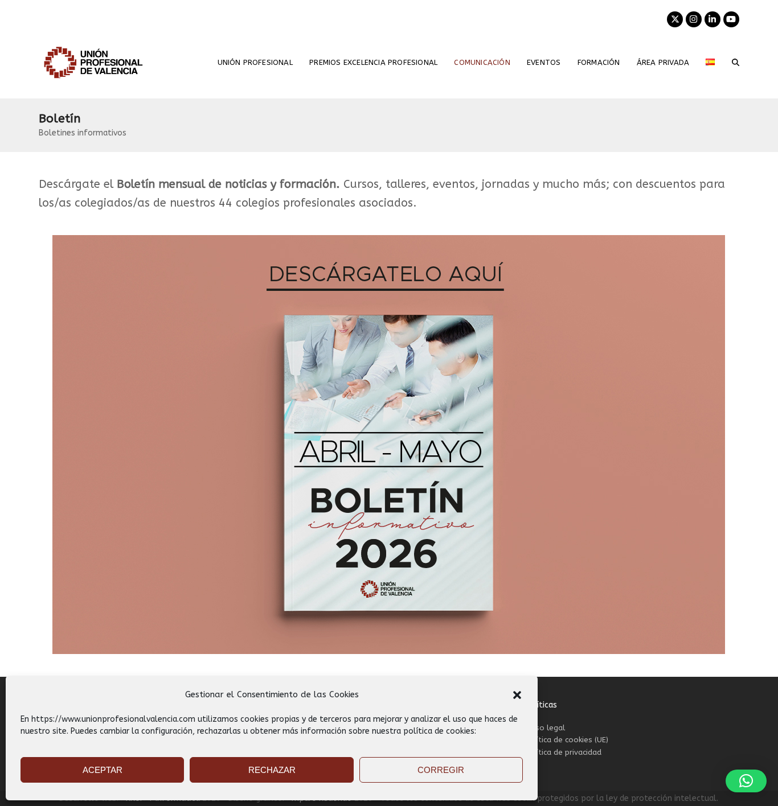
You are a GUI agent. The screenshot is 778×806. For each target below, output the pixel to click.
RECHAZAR (272, 770)
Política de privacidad (563, 752)
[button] (517, 695)
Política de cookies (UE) (566, 739)
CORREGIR (440, 770)
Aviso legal (545, 727)
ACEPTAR (102, 770)
